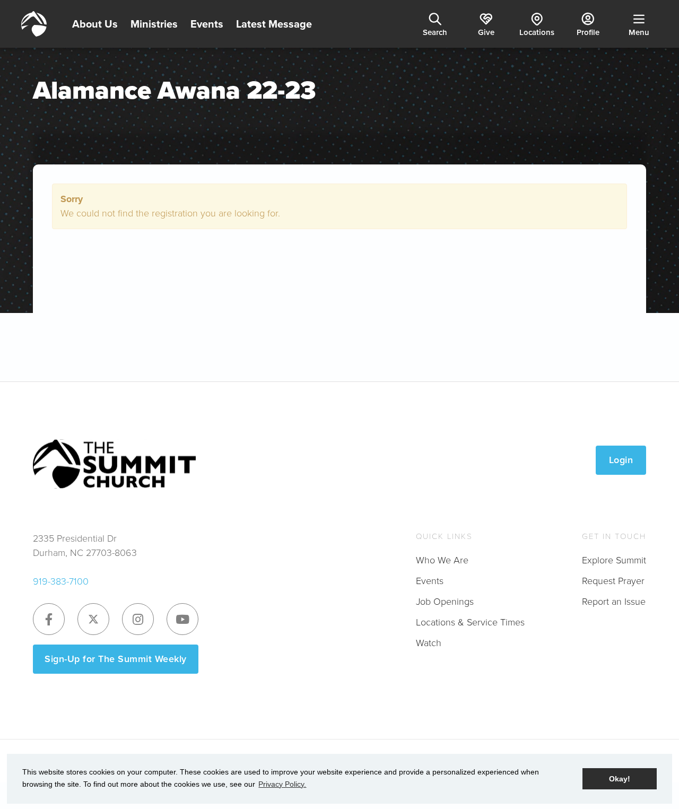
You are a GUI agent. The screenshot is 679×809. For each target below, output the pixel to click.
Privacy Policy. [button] (282, 784)
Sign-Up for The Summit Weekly (116, 659)
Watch (428, 643)
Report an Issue (614, 601)
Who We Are (442, 560)
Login (621, 460)
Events (206, 24)
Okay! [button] (619, 779)
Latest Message (274, 24)
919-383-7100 (61, 581)
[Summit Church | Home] (34, 24)
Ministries (154, 24)
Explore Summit (614, 560)
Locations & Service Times (470, 622)
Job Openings (445, 601)
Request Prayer (613, 581)
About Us (95, 24)
